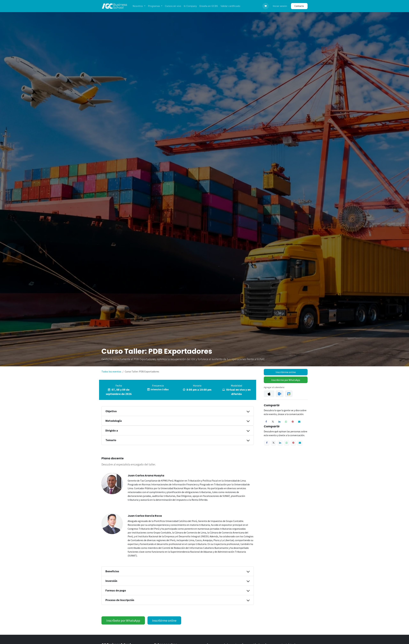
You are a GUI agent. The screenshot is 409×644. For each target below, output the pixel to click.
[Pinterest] (292, 421)
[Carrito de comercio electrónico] (265, 6)
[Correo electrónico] (299, 421)
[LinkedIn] (279, 421)
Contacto (299, 6)
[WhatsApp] (286, 421)
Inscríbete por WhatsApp (123, 620)
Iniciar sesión (280, 6)
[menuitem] (139, 6)
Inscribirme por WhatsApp (285, 380)
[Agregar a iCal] (269, 393)
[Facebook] (266, 421)
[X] (272, 421)
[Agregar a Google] (289, 393)
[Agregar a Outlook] (279, 393)
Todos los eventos (111, 371)
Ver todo (299, 641)
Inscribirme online (286, 372)
